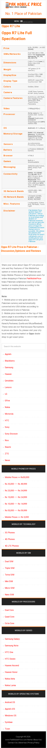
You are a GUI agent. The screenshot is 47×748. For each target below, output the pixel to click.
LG (6, 394)
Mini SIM (9, 581)
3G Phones (10, 532)
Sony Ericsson (11, 434)
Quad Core (9, 616)
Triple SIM (9, 568)
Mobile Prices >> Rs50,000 (17, 477)
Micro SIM (9, 588)
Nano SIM (9, 594)
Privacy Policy (33, 743)
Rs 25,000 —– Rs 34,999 (16, 490)
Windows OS (10, 715)
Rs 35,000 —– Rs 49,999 (16, 484)
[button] (28, 22)
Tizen (7, 729)
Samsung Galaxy (12, 639)
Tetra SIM (9, 574)
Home (30, 740)
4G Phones (10, 539)
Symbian (9, 722)
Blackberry (10, 361)
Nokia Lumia (10, 685)
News (7, 460)
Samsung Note (11, 645)
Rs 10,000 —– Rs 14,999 (16, 504)
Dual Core (9, 610)
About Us (37, 740)
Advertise (23, 743)
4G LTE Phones (12, 546)
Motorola (9, 414)
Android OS (10, 702)
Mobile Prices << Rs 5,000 (17, 517)
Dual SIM (9, 561)
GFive (7, 400)
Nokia (7, 407)
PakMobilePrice (34, 278)
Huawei (8, 374)
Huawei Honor (11, 672)
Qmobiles (9, 380)
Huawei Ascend (12, 665)
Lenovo (8, 387)
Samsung (9, 367)
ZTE (7, 453)
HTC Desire (10, 659)
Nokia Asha (10, 679)
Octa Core (9, 623)
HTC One (9, 652)
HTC (7, 420)
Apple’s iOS (10, 709)
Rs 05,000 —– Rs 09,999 (16, 510)
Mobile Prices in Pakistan (23, 5)
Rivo (7, 440)
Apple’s (8, 354)
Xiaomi (8, 447)
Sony (7, 427)
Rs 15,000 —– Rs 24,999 (16, 497)
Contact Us (13, 743)
